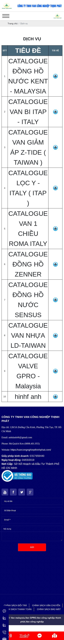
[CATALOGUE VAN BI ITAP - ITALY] (55, 111)
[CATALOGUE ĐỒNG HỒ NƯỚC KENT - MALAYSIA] (55, 75)
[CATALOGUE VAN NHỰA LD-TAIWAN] (55, 335)
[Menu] (5, 16)
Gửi (32, 547)
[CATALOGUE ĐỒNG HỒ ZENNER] (55, 263)
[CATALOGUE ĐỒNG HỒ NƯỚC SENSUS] (55, 299)
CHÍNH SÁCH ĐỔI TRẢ (15, 605)
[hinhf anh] (55, 396)
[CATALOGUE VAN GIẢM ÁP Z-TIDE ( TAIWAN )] (55, 146)
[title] (9, 636)
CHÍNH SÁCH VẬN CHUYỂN (46, 605)
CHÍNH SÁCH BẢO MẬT (49, 609)
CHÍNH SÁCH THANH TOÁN (17, 609)
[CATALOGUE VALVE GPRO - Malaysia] (55, 370)
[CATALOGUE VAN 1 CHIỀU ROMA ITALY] (55, 228)
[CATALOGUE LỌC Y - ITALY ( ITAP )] (55, 187)
